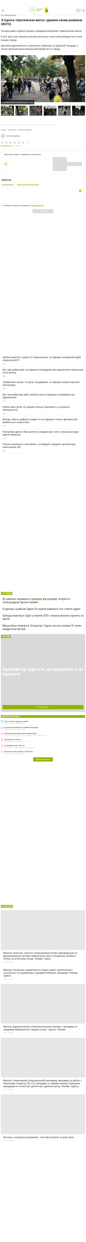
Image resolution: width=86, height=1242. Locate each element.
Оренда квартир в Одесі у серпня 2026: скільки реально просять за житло (43, 617)
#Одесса (4, 130)
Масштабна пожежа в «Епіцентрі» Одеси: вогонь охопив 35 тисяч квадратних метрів (42, 627)
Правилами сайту (37, 206)
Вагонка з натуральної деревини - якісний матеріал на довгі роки (38, 1137)
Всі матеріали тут (43, 707)
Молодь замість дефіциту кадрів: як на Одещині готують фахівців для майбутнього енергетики (40, 421)
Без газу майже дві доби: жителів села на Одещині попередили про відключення (39, 396)
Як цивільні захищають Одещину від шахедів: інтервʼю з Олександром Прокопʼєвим (36, 600)
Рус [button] (78, 10)
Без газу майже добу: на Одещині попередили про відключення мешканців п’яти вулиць (43, 371)
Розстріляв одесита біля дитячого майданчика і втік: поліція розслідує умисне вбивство (41, 433)
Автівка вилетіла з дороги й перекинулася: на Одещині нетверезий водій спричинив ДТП (42, 359)
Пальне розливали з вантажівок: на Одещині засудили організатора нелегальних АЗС (39, 446)
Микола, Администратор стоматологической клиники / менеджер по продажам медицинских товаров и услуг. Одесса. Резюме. (40, 1028)
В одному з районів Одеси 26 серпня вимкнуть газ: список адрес (41, 609)
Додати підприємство (43, 759)
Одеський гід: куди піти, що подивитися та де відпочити (43, 671)
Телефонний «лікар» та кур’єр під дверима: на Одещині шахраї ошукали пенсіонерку (41, 383)
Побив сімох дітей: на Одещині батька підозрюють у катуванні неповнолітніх (36, 408)
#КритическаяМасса (25, 130)
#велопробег (12, 130)
